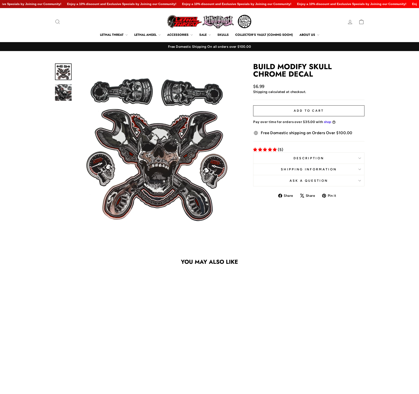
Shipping (260, 92)
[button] (88, 361)
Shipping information (309, 169)
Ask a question (309, 181)
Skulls (223, 35)
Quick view (91, 344)
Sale (203, 35)
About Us (307, 35)
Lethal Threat (112, 35)
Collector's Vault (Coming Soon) (264, 35)
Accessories (178, 35)
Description (309, 158)
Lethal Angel (145, 35)
